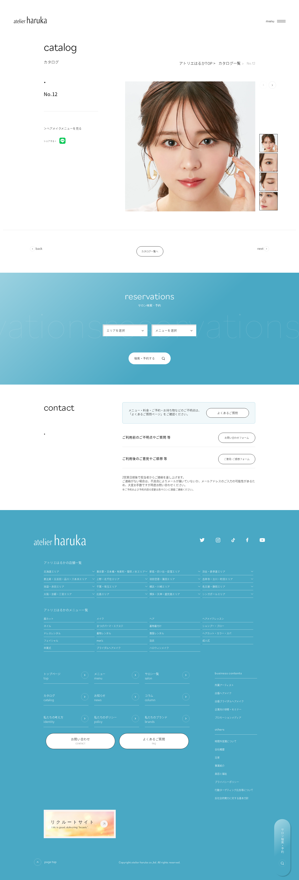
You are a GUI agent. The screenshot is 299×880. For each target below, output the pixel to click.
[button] (272, 85)
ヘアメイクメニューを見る (64, 128)
